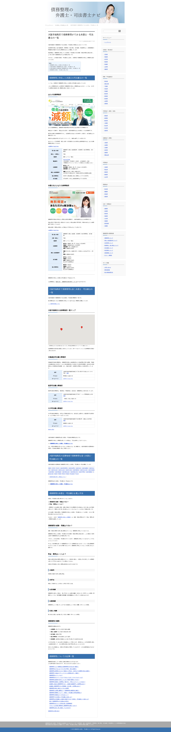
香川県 (106, 189)
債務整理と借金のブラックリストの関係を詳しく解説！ (64, 673)
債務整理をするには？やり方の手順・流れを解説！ (63, 669)
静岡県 (106, 118)
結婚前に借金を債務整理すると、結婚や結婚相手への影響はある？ (67, 684)
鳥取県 (106, 172)
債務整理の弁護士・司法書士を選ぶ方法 (59, 69)
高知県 (106, 194)
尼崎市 (49, 468)
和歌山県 (106, 155)
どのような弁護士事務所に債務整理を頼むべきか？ (63, 705)
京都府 (106, 147)
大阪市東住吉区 (66, 471)
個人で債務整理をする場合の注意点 (59, 701)
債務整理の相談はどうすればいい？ (59, 694)
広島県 (106, 167)
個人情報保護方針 (108, 272)
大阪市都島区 (89, 471)
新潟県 (106, 98)
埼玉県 (106, 88)
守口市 (77, 473)
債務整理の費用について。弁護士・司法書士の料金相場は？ (65, 692)
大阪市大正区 (61, 470)
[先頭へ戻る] (51, 429)
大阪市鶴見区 (76, 470)
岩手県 (106, 59)
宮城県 (106, 64)
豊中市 (64, 473)
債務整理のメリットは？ (56, 675)
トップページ (107, 42)
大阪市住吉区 (54, 470)
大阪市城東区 (85, 468)
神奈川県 (106, 83)
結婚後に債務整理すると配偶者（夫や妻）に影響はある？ (65, 686)
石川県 (106, 128)
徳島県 (106, 196)
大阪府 (106, 142)
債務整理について (108, 238)
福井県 (106, 130)
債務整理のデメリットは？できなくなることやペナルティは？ (66, 677)
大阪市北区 (78, 468)
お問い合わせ (107, 267)
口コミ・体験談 (108, 255)
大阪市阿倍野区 (64, 468)
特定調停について (108, 250)
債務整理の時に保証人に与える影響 (59, 688)
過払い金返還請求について (110, 240)
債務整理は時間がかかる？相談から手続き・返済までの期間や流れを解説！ (69, 671)
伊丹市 (53, 468)
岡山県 (106, 169)
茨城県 (106, 91)
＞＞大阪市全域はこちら (54, 303)
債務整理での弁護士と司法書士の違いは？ (60, 697)
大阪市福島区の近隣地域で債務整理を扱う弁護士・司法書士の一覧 (65, 68)
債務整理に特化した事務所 (64, 517)
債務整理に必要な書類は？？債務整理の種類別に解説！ (64, 690)
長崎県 (106, 216)
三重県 (106, 123)
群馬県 (106, 96)
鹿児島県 (106, 223)
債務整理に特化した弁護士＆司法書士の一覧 (60, 65)
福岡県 (106, 208)
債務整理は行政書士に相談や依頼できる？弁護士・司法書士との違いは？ (69, 699)
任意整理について (108, 243)
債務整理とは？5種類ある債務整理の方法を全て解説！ (64, 666)
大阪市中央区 (69, 470)
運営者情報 (107, 269)
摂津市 (60, 473)
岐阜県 (106, 120)
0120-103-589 (66, 159)
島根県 (106, 174)
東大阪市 (72, 473)
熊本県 (106, 213)
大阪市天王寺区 (83, 470)
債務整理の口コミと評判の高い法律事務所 (60, 703)
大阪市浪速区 (91, 470)
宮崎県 (106, 221)
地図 (67, 373)
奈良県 (106, 150)
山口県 (106, 177)
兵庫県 (106, 145)
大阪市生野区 (71, 468)
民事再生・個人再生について (111, 245)
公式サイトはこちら (68, 378)
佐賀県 (106, 211)
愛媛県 (106, 191)
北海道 (106, 54)
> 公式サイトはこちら (53, 146)
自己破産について (108, 248)
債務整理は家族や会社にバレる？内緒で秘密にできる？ (64, 679)
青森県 (106, 56)
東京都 (106, 81)
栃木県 (106, 93)
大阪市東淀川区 (74, 471)
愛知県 (106, 115)
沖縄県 (106, 226)
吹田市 (56, 473)
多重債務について (108, 252)
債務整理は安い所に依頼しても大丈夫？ (60, 708)
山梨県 (106, 101)
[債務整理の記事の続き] (53, 711)
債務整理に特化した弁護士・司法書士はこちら (61, 443)
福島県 (106, 69)
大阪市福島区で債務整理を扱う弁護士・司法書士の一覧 (62, 66)
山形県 (106, 66)
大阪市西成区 (58, 471)
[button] (62, 329)
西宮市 (68, 473)
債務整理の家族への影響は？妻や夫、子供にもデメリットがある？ (67, 682)
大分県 (106, 218)
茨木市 (57, 468)
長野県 (106, 103)
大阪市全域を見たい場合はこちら (57, 476)
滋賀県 (106, 152)
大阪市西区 (51, 471)
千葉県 (106, 86)
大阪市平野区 (82, 471)
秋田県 (106, 61)
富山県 (106, 125)
